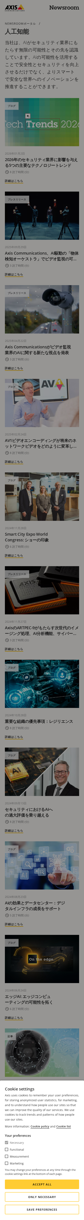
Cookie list (63, 1126)
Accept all (42, 1184)
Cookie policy (40, 1126)
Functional (17, 1149)
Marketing (17, 1163)
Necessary (17, 1143)
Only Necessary (42, 1197)
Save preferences (42, 1209)
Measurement (19, 1156)
